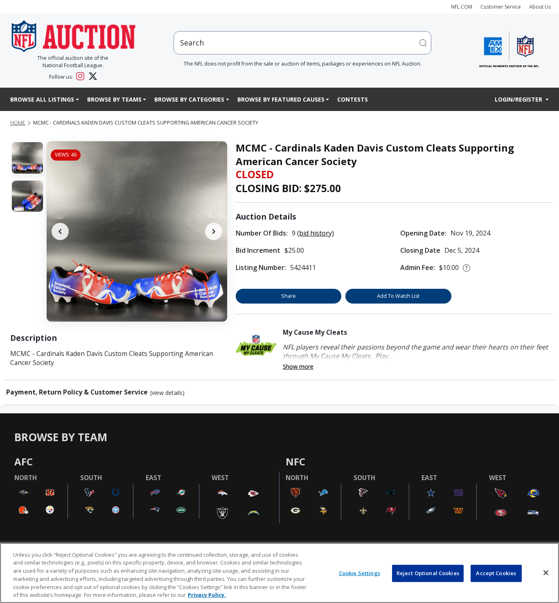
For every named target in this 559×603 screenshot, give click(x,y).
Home (17, 122)
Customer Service (500, 6)
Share (288, 295)
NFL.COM (461, 6)
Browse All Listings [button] (42, 99)
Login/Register (519, 99)
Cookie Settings (359, 573)
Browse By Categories (189, 99)
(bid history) (315, 233)
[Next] (213, 231)
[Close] (546, 573)
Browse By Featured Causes (281, 99)
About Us (540, 6)
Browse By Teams (114, 99)
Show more (298, 366)
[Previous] (60, 231)
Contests (352, 99)
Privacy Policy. (207, 594)
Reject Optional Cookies (428, 573)
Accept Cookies (496, 573)
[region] (279, 573)
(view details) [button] (167, 393)
